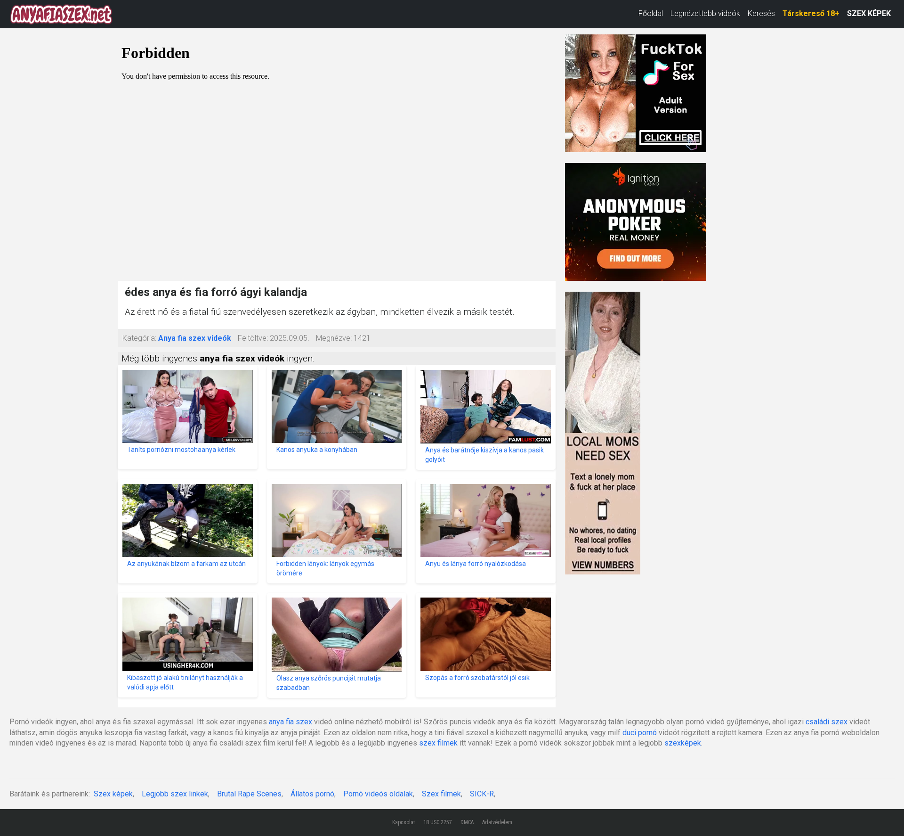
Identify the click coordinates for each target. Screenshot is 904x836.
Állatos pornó (312, 793)
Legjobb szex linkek (175, 793)
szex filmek (438, 742)
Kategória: (139, 338)
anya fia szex (290, 721)
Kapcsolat (403, 822)
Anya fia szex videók (194, 338)
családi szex (827, 721)
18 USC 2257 (437, 822)
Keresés (761, 13)
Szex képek (113, 793)
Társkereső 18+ (811, 13)
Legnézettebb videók (705, 13)
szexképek (682, 742)
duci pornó (639, 732)
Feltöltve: (253, 338)
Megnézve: (334, 338)
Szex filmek (441, 793)
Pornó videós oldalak (378, 793)
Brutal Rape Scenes (249, 793)
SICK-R (482, 793)
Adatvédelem (497, 822)
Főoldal (650, 13)
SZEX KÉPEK (869, 13)
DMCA (467, 822)
